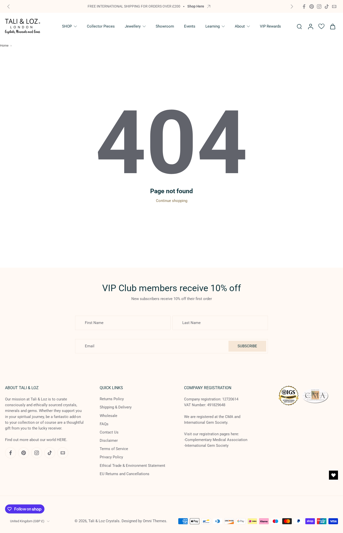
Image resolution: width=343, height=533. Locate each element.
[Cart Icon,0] (332, 26)
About (240, 26)
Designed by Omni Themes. (144, 521)
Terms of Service (114, 449)
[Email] (334, 7)
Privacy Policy (111, 457)
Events (189, 26)
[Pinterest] (311, 7)
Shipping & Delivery (116, 407)
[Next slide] (291, 6)
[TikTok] (326, 7)
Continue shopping (171, 200)
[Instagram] (319, 7)
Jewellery (133, 26)
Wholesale (108, 415)
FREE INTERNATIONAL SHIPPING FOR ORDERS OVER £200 (134, 6)
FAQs (104, 424)
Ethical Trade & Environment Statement (132, 465)
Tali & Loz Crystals (104, 521)
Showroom (165, 26)
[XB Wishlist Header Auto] (321, 26)
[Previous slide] (8, 6)
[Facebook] (304, 7)
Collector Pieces (101, 26)
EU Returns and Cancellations (124, 474)
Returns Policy (112, 399)
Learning (212, 26)
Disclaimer (109, 440)
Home (4, 45)
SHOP (67, 26)
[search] (299, 26)
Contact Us (109, 432)
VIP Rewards (270, 26)
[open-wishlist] (333, 475)
